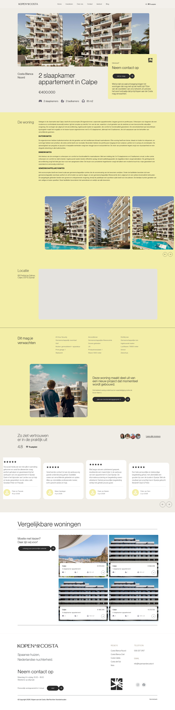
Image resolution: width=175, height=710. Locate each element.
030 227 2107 (139, 651)
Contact (89, 4)
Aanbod (99, 4)
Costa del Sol (116, 662)
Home (59, 4)
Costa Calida (115, 658)
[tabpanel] (66, 223)
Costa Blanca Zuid (117, 654)
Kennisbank (153, 699)
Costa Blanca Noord (118, 651)
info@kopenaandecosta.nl (144, 664)
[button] (111, 399)
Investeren (69, 4)
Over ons (80, 4)
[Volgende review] (169, 504)
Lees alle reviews (153, 436)
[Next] (170, 254)
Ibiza (112, 665)
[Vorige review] (162, 504)
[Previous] (165, 254)
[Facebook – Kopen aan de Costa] (143, 685)
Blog (107, 4)
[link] (136, 4)
